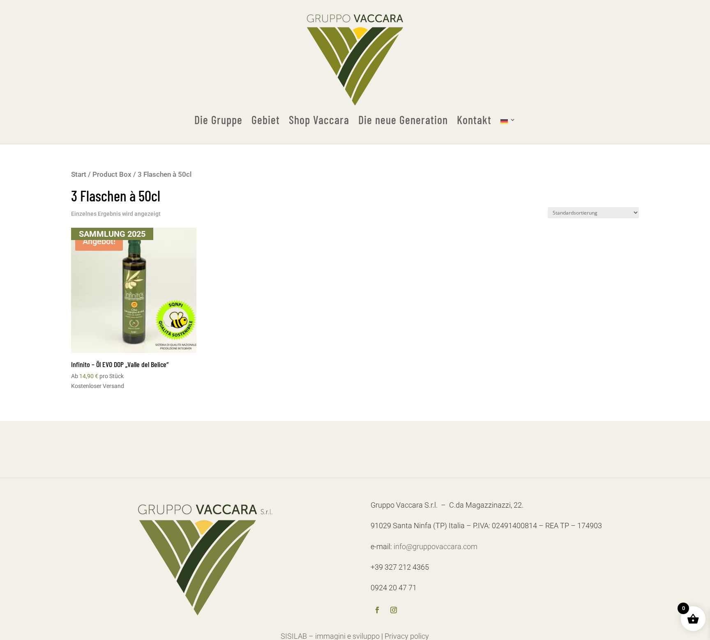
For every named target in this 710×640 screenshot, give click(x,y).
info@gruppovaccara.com (435, 546)
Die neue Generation (403, 120)
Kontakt (474, 120)
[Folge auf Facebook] (377, 610)
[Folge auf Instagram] (393, 610)
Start (78, 174)
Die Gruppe (218, 120)
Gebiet (265, 120)
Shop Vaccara (319, 120)
